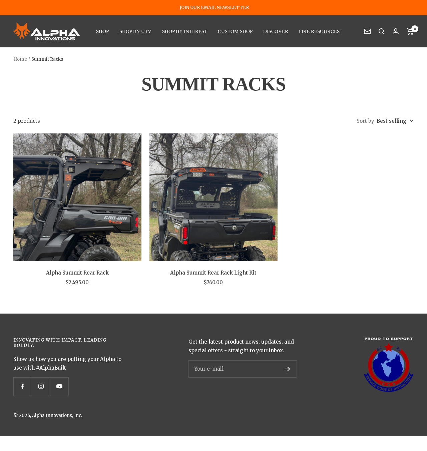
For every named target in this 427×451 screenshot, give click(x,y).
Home (20, 59)
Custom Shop (235, 31)
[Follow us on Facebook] (22, 386)
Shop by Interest (184, 31)
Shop (102, 31)
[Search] (382, 31)
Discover (275, 31)
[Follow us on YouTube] (59, 386)
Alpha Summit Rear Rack (77, 273)
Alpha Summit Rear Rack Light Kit (213, 273)
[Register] (287, 369)
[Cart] (410, 31)
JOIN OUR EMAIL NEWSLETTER (214, 7)
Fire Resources (319, 31)
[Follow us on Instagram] (41, 386)
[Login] (396, 31)
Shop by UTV (135, 31)
